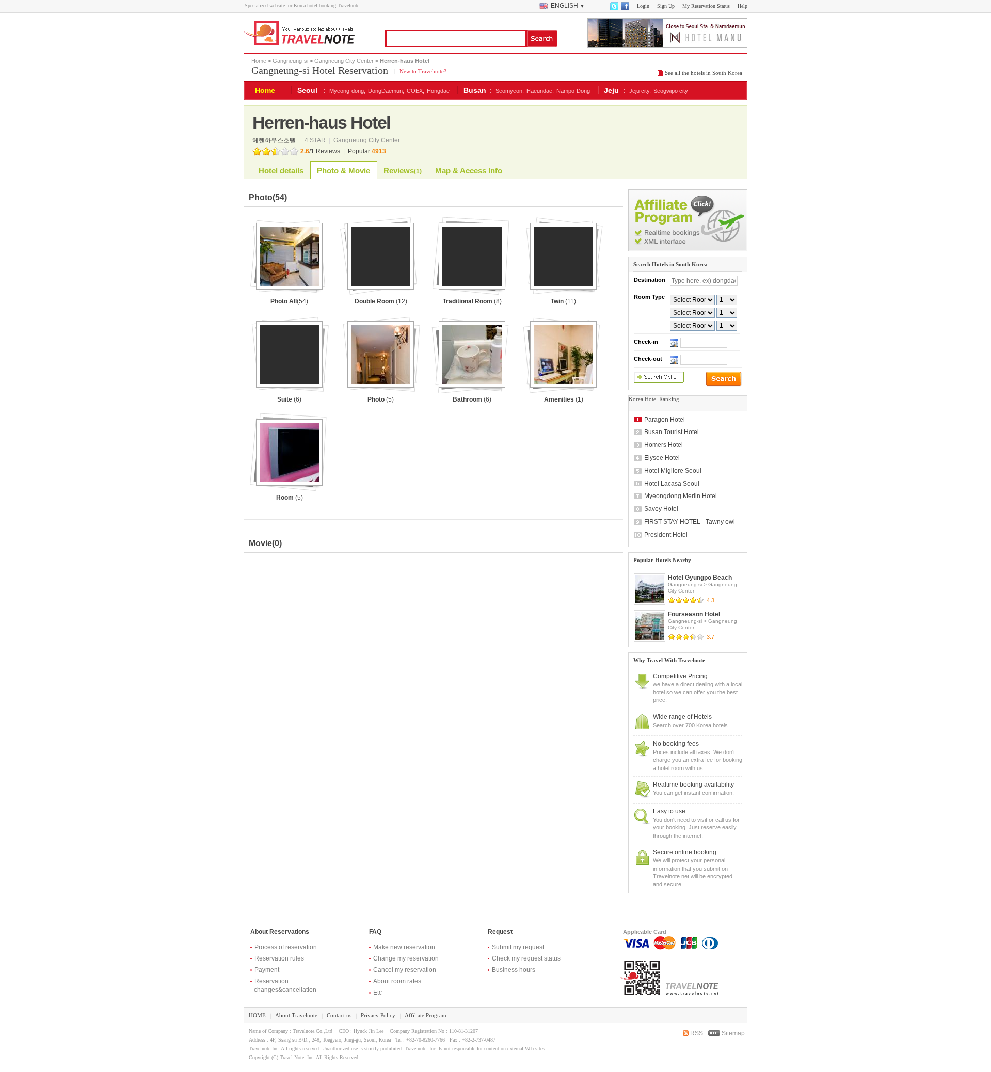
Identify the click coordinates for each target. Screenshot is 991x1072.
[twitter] (613, 8)
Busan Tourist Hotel (671, 432)
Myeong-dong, (347, 91)
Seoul (307, 90)
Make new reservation (404, 947)
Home (258, 61)
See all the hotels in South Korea (703, 73)
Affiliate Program (425, 1015)
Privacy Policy (378, 1015)
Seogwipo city (670, 91)
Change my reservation (406, 958)
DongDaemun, (386, 91)
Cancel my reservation (404, 969)
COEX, (415, 91)
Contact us (339, 1015)
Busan (474, 90)
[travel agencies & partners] (687, 249)
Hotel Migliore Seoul (672, 470)
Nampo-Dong (573, 91)
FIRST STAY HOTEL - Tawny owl (689, 521)
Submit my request (518, 947)
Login (643, 6)
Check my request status (526, 958)
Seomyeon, (510, 91)
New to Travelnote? (422, 71)
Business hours (513, 969)
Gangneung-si (290, 61)
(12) (381, 301)
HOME (257, 1015)
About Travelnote (296, 1015)
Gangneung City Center (344, 61)
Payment (266, 969)
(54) (289, 301)
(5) (380, 399)
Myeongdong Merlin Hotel (680, 496)
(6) (289, 399)
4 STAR (316, 140)
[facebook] (624, 8)
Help (742, 6)
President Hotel (666, 534)
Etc (377, 992)
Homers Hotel (663, 445)
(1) (563, 399)
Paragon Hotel (664, 419)
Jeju (611, 90)
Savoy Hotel (661, 509)
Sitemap (732, 1033)
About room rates (397, 981)
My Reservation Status (706, 6)
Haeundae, (540, 91)
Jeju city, (640, 91)
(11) (563, 301)
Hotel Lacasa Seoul (671, 483)
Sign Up (666, 6)
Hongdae (438, 91)
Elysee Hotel (662, 457)
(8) (472, 301)
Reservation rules (279, 958)
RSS (696, 1033)
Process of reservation (285, 947)
